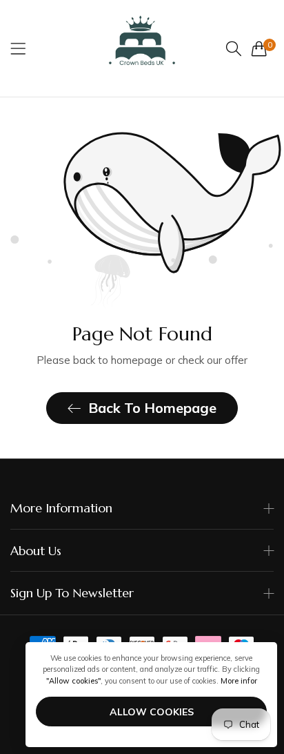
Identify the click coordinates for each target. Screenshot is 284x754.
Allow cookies (152, 712)
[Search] (233, 49)
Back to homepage (152, 407)
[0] (259, 48)
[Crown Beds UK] (142, 48)
